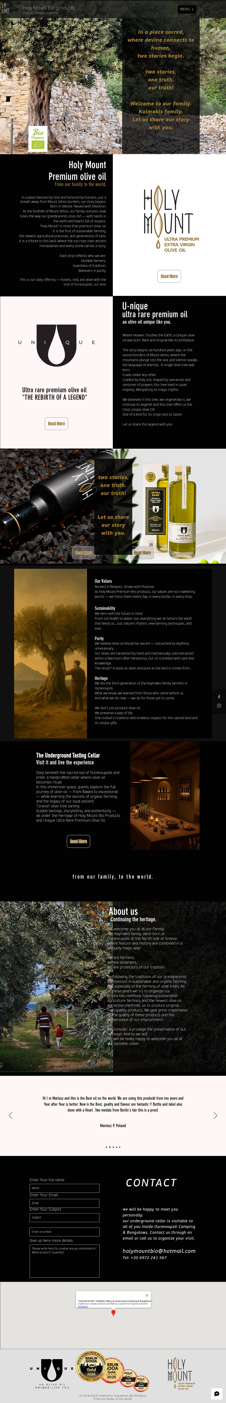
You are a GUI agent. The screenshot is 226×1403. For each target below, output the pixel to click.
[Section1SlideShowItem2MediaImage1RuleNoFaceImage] (116, 1147)
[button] (187, 9)
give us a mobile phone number (56, 1224)
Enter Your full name (47, 1180)
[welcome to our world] (219, 696)
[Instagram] (219, 705)
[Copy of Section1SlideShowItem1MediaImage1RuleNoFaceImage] (109, 1147)
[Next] (215, 1115)
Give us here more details (51, 1241)
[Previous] (10, 1115)
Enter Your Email (44, 1195)
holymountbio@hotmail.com (159, 1251)
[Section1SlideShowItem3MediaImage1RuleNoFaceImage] (113, 1147)
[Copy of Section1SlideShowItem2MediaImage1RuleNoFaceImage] (119, 1147)
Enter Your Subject (45, 1210)
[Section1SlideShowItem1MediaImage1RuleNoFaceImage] (106, 1147)
